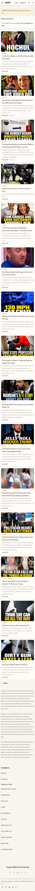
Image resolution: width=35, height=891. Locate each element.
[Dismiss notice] (32, 10)
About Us (3, 773)
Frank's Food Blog (6, 837)
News (4, 53)
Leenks (3, 807)
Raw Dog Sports (6, 813)
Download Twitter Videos (8, 789)
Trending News (5, 795)
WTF (3, 662)
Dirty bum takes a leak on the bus (14, 664)
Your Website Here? (7, 849)
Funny (4, 97)
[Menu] (2, 3)
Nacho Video (5, 843)
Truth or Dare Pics (6, 831)
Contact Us (4, 779)
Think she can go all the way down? (15, 625)
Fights (4, 313)
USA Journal (4, 801)
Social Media (7, 578)
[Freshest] (29, 2)
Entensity (4, 819)
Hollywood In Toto (6, 825)
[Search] (33, 2)
